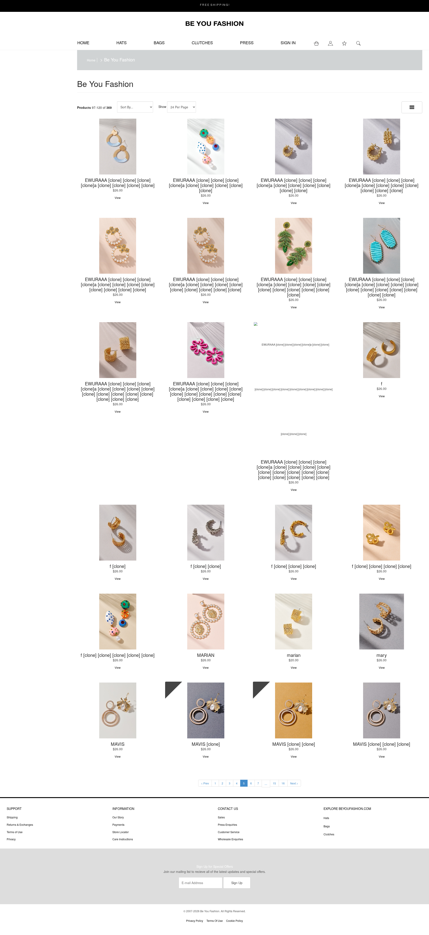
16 (283, 783)
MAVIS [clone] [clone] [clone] (381, 744)
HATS (121, 42)
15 (274, 783)
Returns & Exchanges (20, 824)
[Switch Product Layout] (412, 107)
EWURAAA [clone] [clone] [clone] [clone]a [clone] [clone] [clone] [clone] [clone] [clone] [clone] (381, 185)
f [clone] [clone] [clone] (293, 566)
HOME (83, 42)
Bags (327, 826)
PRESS (247, 42)
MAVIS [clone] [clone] (293, 744)
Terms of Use (15, 832)
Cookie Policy (234, 920)
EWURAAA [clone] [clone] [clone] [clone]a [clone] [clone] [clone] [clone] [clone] (206, 185)
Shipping (12, 817)
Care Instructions (122, 839)
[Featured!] (205, 710)
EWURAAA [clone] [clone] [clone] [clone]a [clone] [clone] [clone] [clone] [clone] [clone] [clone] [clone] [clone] (206, 284)
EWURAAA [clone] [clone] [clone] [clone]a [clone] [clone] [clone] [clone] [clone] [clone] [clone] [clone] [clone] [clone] (293, 287)
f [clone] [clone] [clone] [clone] (381, 566)
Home (91, 60)
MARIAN (205, 655)
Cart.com (227, 928)
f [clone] (118, 566)
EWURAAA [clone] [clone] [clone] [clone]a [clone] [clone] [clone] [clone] (118, 182)
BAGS (159, 42)
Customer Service (229, 832)
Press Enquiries (227, 824)
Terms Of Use (214, 920)
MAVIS (117, 744)
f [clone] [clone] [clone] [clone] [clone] (118, 655)
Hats (326, 818)
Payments (118, 824)
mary (381, 655)
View (118, 198)
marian (294, 655)
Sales (221, 817)
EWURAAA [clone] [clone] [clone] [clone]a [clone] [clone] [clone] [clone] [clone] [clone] (293, 185)
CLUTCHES (202, 42)
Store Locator (120, 832)
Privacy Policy (194, 920)
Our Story (118, 817)
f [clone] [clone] (206, 566)
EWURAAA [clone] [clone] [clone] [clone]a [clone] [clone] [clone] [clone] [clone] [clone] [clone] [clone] (118, 284)
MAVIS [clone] (206, 744)
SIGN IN (288, 42)
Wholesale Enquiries (230, 839)
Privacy (11, 839)
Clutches (329, 834)
